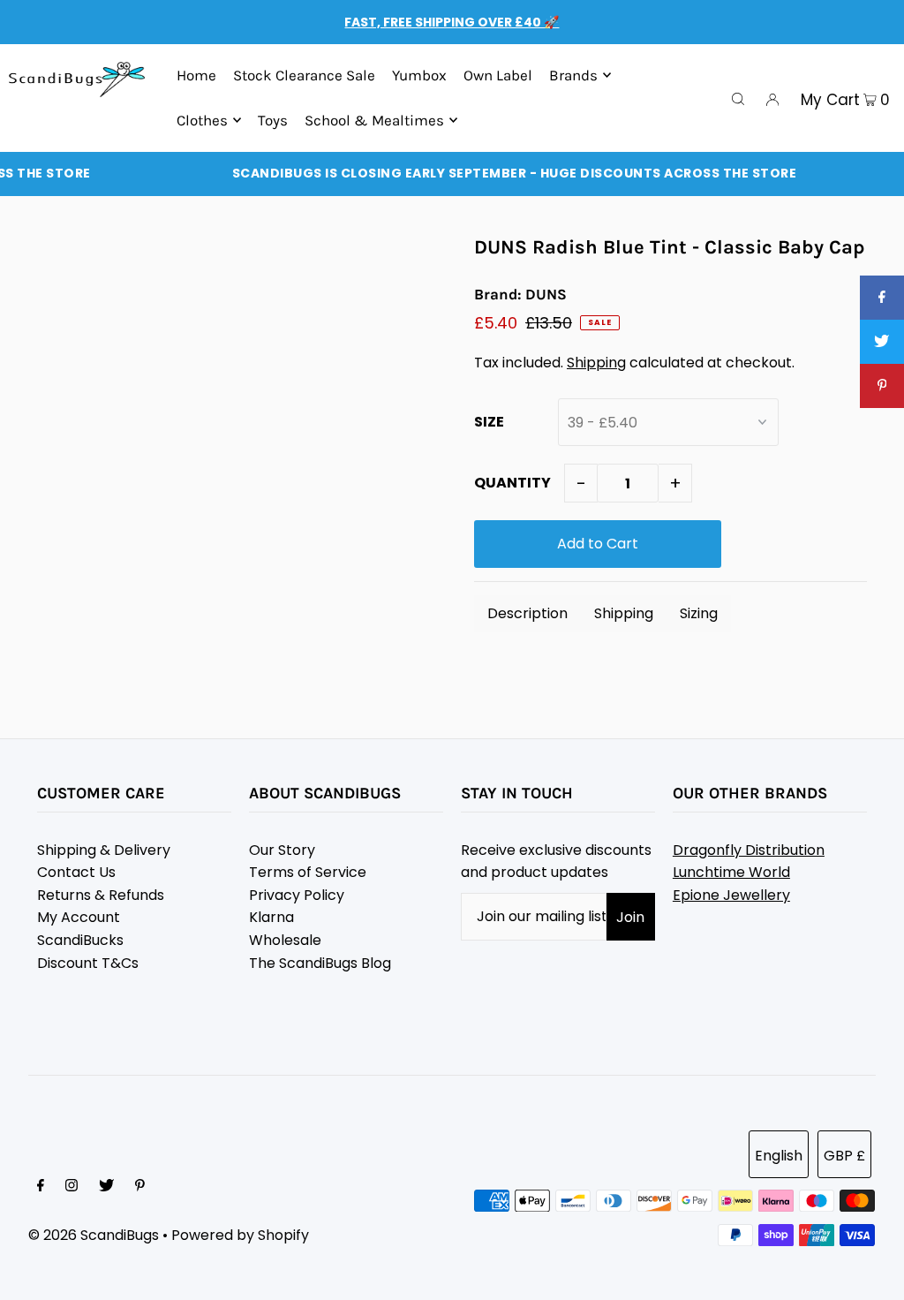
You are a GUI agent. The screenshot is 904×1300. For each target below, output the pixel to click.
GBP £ (844, 1155)
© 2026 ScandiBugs (93, 1235)
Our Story (282, 850)
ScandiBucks (80, 940)
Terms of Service (307, 872)
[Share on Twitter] (882, 342)
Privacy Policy (296, 895)
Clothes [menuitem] (202, 120)
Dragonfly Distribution (749, 850)
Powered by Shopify (240, 1235)
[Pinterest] (140, 1186)
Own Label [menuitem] (497, 75)
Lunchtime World (731, 872)
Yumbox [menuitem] (419, 75)
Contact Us (76, 872)
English (778, 1155)
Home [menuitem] (196, 75)
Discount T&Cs (88, 963)
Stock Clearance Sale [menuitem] (304, 75)
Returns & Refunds (100, 895)
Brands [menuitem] (573, 75)
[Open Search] (738, 98)
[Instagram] (71, 1186)
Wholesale (285, 940)
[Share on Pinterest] (882, 386)
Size (489, 422)
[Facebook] (40, 1186)
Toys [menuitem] (273, 120)
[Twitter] (106, 1186)
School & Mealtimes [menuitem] (374, 120)
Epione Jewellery (731, 895)
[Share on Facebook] (882, 298)
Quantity (512, 482)
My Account (78, 917)
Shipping (596, 362)
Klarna (271, 917)
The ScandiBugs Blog (320, 963)
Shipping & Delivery (103, 850)
